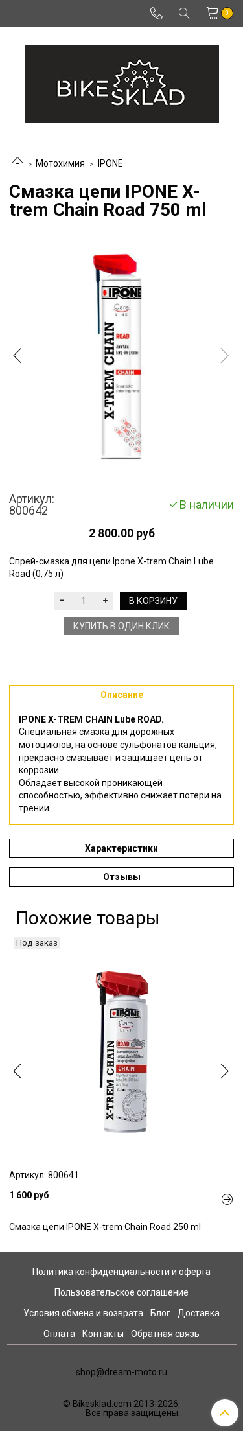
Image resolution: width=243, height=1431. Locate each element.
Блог (160, 1313)
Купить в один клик (121, 626)
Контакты (103, 1334)
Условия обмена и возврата (83, 1313)
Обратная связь (165, 1334)
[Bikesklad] (122, 81)
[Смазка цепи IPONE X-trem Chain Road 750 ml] (121, 358)
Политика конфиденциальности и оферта (121, 1271)
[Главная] (17, 163)
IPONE (110, 163)
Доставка (199, 1313)
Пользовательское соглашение (121, 1292)
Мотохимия (60, 163)
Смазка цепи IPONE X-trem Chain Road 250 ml (105, 1227)
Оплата (59, 1334)
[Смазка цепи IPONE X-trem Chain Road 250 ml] (121, 1049)
